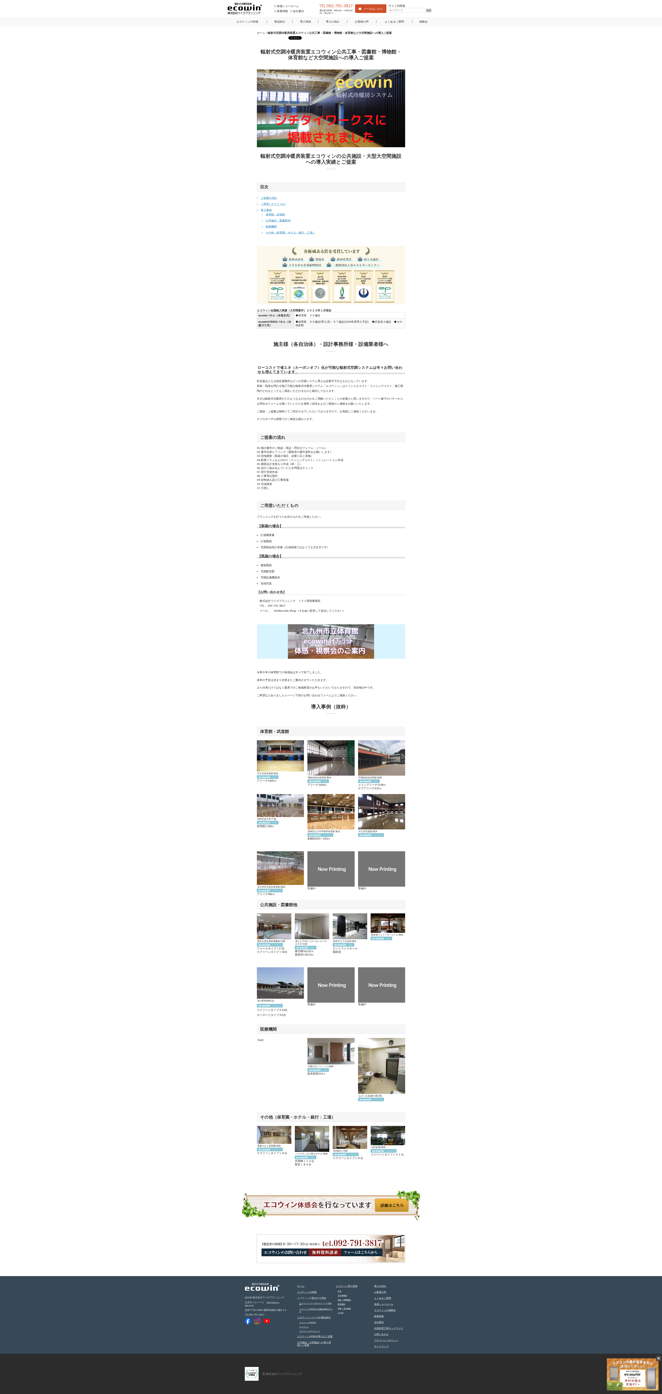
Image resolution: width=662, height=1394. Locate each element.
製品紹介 (279, 21)
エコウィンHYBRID (307, 1322)
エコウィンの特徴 (247, 21)
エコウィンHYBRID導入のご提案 (315, 1336)
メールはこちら (373, 8)
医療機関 (271, 226)
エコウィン (304, 1327)
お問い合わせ (381, 1334)
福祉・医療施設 (344, 1300)
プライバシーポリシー (386, 1340)
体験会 (423, 21)
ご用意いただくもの (273, 203)
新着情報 (282, 11)
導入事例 (266, 210)
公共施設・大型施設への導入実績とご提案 (314, 1343)
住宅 (340, 1291)
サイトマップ (381, 1346)
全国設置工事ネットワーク (388, 1328)
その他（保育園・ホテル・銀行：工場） (290, 232)
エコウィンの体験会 (385, 1310)
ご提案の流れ (269, 197)
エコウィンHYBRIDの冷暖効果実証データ (316, 1310)
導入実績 (305, 21)
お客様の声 (362, 21)
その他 (340, 1313)
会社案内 (298, 11)
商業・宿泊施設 (344, 1308)
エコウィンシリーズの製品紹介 (314, 1317)
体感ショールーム (288, 6)
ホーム (261, 32)
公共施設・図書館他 (278, 220)
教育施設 (341, 1304)
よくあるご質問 (394, 21)
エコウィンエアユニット (309, 1331)
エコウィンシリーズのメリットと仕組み (315, 1303)
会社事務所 (342, 1295)
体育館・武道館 (275, 214)
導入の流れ (333, 21)
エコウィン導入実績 (346, 1286)
